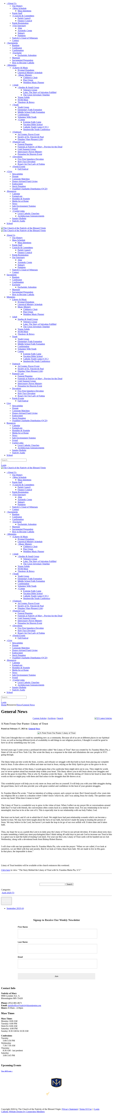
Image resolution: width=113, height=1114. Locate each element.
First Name (23, 926)
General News (34, 729)
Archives (52, 718)
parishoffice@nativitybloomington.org (24, 1005)
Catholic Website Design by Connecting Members (23, 1111)
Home (3, 705)
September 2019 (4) (15, 908)
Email (20, 957)
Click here (5, 870)
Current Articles (39, 718)
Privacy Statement (70, 1109)
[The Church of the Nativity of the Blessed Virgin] (23, 228)
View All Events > (7, 1071)
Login (3, 465)
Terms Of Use (85, 1109)
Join (56, 976)
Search (60, 718)
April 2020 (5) (8, 893)
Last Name (23, 942)
